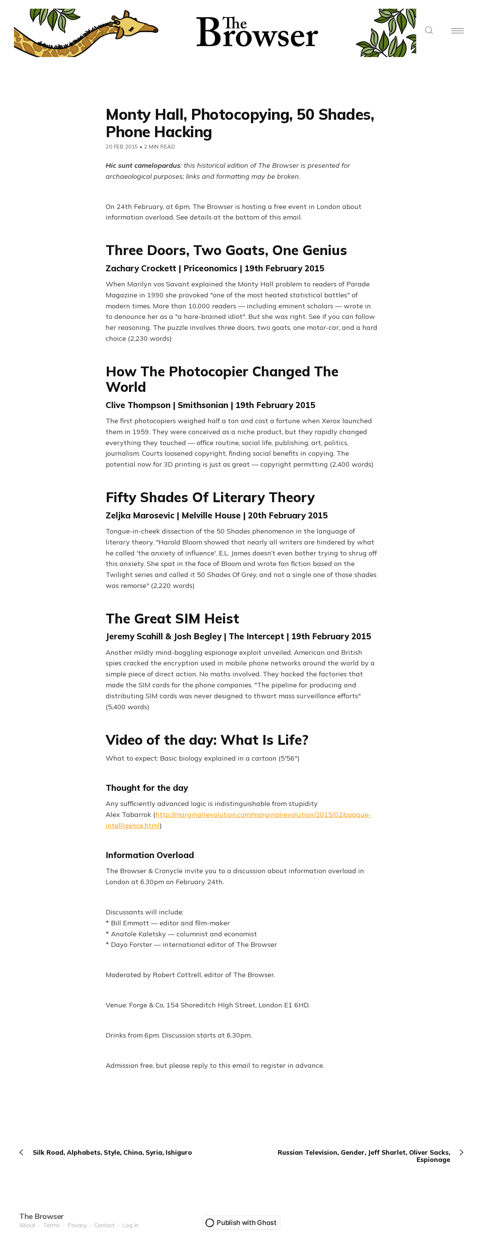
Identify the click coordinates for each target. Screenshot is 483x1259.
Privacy (77, 1225)
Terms (51, 1225)
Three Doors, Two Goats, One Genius (226, 249)
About (27, 1225)
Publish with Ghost (247, 1223)
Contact (104, 1225)
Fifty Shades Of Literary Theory (210, 497)
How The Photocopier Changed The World (222, 379)
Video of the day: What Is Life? (207, 739)
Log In (130, 1225)
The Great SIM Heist (172, 618)
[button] (429, 31)
